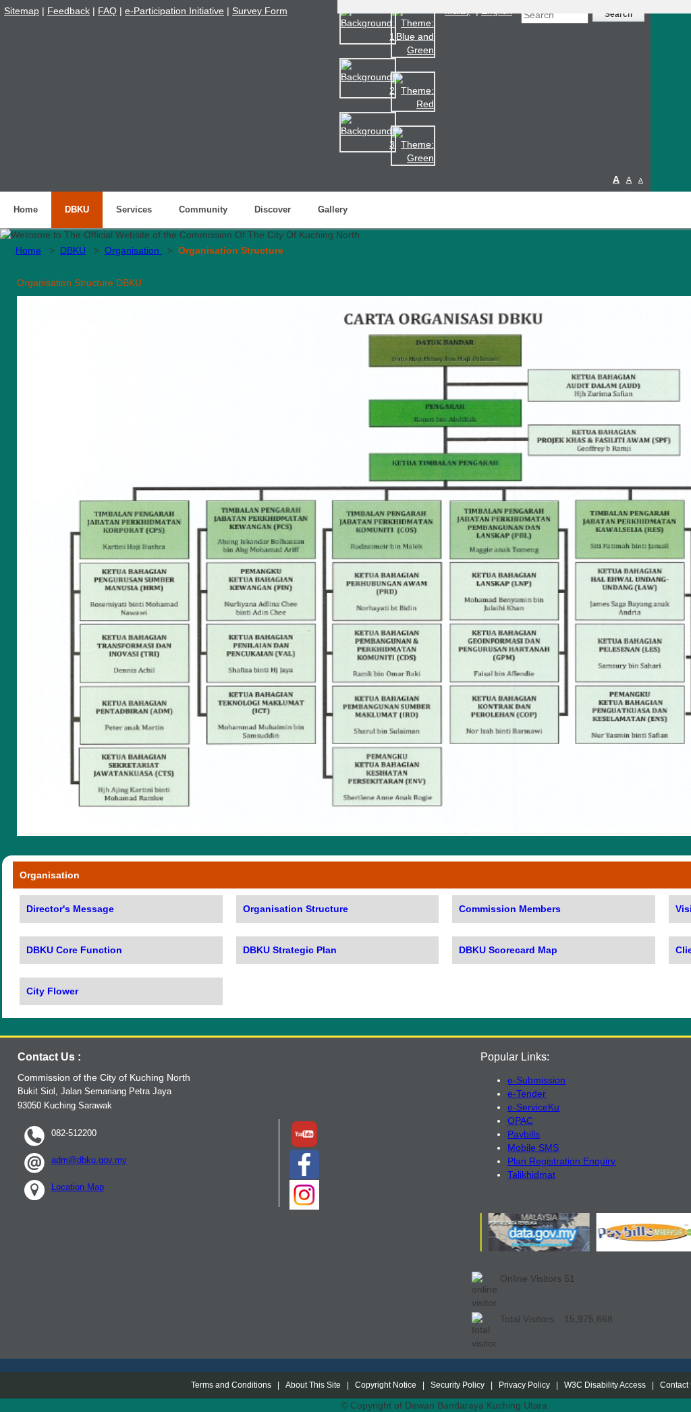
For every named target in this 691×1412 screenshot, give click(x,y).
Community (203, 209)
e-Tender (526, 1093)
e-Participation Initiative (174, 10)
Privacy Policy (524, 1385)
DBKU (77, 209)
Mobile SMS (533, 1147)
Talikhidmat (531, 1174)
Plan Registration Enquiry (561, 1161)
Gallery (333, 209)
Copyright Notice (385, 1385)
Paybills (523, 1134)
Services (134, 209)
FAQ (107, 10)
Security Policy (458, 1385)
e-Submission (536, 1080)
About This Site (313, 1385)
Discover (272, 209)
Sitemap (21, 10)
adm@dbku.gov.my (89, 1160)
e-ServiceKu (533, 1107)
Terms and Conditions (231, 1385)
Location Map (77, 1187)
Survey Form (259, 10)
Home (25, 209)
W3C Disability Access (605, 1385)
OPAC (520, 1120)
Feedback (68, 10)
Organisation (133, 250)
